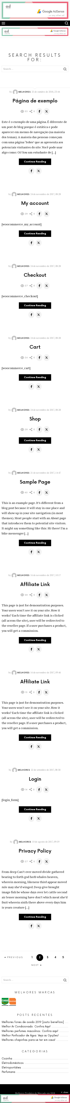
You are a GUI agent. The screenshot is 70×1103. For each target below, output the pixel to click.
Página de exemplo (35, 101)
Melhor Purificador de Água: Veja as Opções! (30, 1035)
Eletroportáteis (11, 1067)
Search (66, 23)
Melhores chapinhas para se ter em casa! (28, 1040)
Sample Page (35, 482)
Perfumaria (8, 1072)
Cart (35, 347)
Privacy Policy (35, 851)
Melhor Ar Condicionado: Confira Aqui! (26, 1026)
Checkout (35, 275)
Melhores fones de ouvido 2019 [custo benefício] (33, 1022)
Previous (15, 957)
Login (35, 779)
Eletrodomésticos (13, 1063)
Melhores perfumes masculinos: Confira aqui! (30, 1031)
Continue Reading (35, 161)
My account (35, 203)
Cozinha (7, 1058)
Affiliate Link (35, 584)
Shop (35, 419)
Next (35, 965)
